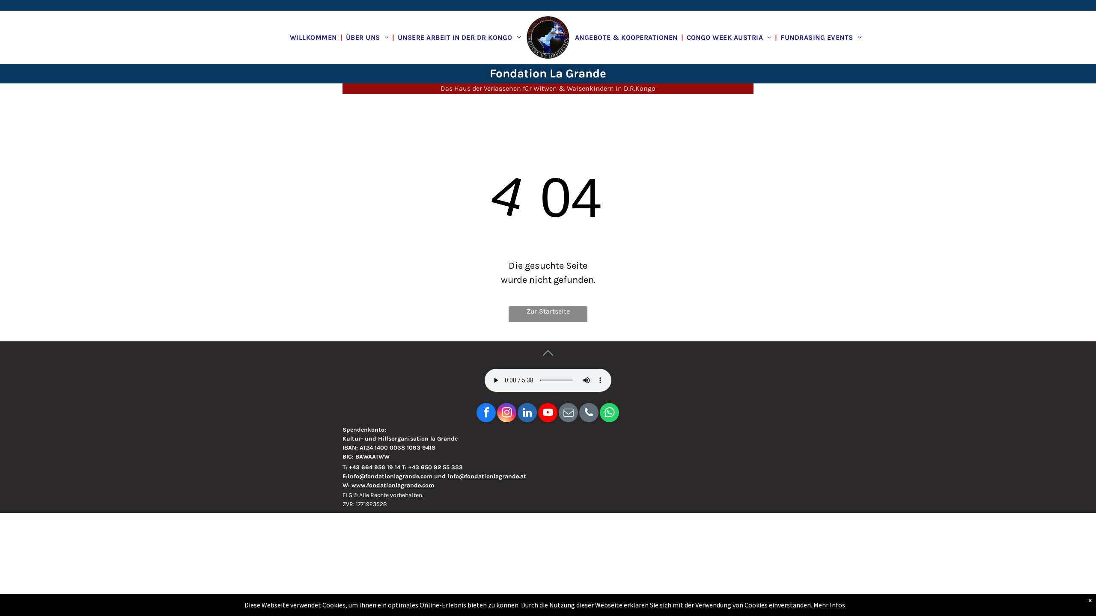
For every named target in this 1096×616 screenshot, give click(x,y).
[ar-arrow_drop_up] (548, 362)
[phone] (589, 413)
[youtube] (547, 413)
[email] (568, 413)
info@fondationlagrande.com (390, 476)
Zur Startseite (548, 311)
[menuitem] (314, 37)
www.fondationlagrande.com (392, 485)
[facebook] (486, 413)
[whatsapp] (609, 413)
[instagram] (506, 413)
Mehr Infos (829, 605)
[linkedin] (527, 413)
